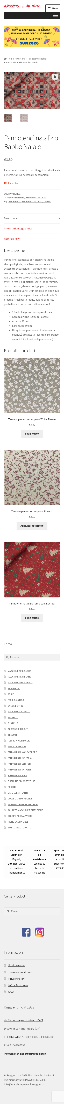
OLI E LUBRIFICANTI (18, 792)
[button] (55, 77)
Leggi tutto (32, 433)
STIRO (11, 694)
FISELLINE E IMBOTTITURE (21, 781)
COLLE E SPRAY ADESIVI (20, 798)
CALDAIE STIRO (16, 705)
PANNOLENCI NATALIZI (19, 769)
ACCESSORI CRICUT (18, 729)
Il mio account (16, 965)
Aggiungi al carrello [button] (32, 525)
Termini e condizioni (20, 972)
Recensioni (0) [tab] (12, 238)
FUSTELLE (13, 723)
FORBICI (12, 786)
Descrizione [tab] (11, 218)
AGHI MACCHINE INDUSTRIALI (23, 804)
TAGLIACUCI (14, 688)
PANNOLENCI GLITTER (19, 763)
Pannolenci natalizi (37, 58)
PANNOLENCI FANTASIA (20, 757)
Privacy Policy (16, 978)
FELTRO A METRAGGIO (19, 740)
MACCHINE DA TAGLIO (19, 711)
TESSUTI (12, 734)
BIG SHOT (13, 717)
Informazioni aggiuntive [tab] (18, 228)
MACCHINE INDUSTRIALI (20, 682)
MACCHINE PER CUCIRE (19, 671)
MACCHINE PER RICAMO (20, 676)
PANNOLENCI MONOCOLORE (22, 752)
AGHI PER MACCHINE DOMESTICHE (25, 810)
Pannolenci (14, 201)
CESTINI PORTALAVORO (20, 815)
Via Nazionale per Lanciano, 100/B (23, 1020)
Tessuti (47, 201)
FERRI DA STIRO (16, 700)
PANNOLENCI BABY (17, 775)
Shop (11, 992)
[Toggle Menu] (55, 15)
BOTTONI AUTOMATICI (20, 827)
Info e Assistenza (18, 985)
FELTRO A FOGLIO (17, 746)
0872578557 (16, 1037)
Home (11, 58)
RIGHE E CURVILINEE (18, 821)
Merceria (20, 58)
